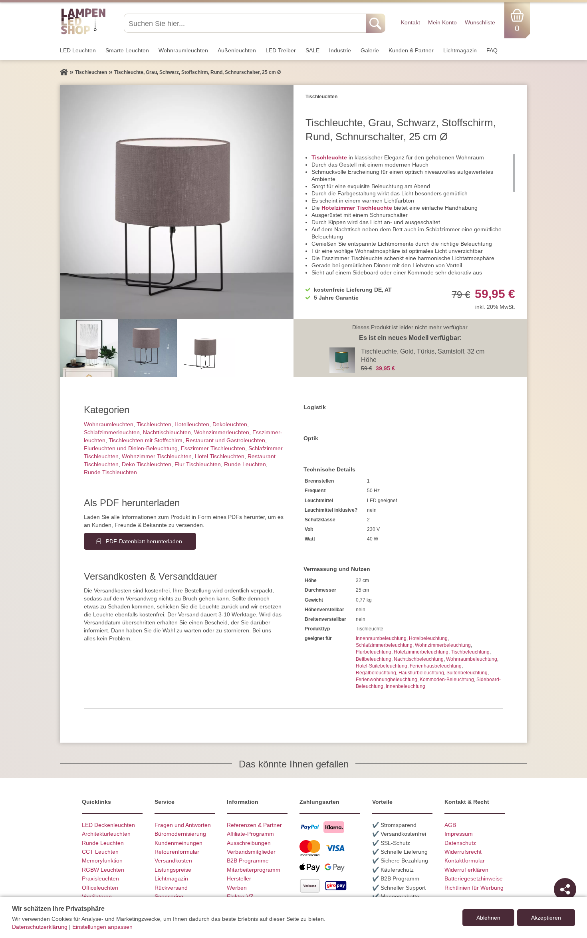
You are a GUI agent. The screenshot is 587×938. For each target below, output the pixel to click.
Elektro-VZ (240, 896)
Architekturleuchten (106, 834)
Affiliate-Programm (250, 834)
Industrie (340, 50)
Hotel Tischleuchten (219, 456)
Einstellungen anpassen (102, 927)
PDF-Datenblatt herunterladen (144, 541)
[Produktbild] (177, 202)
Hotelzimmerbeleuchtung (421, 652)
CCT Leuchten (100, 852)
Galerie (370, 50)
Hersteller (239, 878)
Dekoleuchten (229, 424)
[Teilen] (565, 889)
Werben (237, 887)
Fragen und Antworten (183, 825)
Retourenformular (177, 852)
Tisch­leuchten (154, 424)
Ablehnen (488, 917)
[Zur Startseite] (64, 72)
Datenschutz (460, 843)
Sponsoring (169, 896)
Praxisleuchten (100, 878)
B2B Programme (248, 860)
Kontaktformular (464, 860)
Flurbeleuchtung (373, 652)
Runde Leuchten (245, 464)
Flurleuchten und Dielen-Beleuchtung (131, 448)
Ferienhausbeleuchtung (436, 666)
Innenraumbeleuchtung (381, 638)
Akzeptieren (546, 917)
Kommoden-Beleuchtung (447, 679)
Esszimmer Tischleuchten (213, 448)
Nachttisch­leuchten (167, 432)
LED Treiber (281, 50)
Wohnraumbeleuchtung (471, 659)
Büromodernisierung (180, 834)
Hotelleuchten (192, 424)
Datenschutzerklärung (39, 927)
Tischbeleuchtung (470, 652)
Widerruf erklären (466, 869)
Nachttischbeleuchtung (419, 659)
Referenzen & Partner (254, 825)
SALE (312, 50)
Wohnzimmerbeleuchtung (443, 645)
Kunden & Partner (411, 50)
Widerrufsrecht (463, 852)
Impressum (458, 834)
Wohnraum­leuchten (183, 50)
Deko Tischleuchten (146, 464)
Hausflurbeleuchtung (421, 673)
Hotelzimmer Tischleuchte (356, 208)
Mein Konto (442, 22)
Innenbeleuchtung (405, 686)
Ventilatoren (97, 896)
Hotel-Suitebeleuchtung (381, 666)
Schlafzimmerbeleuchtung (384, 645)
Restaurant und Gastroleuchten (225, 440)
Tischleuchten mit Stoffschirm (145, 440)
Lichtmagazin (460, 50)
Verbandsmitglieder (251, 852)
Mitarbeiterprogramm (253, 869)
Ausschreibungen (249, 843)
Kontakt (410, 22)
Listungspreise (173, 869)
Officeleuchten (100, 887)
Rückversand (171, 887)
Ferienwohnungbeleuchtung (386, 679)
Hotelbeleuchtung (428, 638)
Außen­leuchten (237, 50)
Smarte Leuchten (127, 50)
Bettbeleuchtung (373, 659)
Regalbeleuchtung (376, 673)
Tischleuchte (329, 157)
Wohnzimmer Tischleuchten (157, 456)
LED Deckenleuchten (108, 825)
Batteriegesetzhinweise (473, 878)
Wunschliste (480, 22)
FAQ (492, 50)
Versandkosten (173, 860)
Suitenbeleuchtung (467, 673)
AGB (450, 825)
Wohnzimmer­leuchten (221, 432)
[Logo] (83, 33)
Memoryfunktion (102, 860)
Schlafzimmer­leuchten (112, 432)
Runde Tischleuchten (110, 472)
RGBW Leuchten (103, 869)
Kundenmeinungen (178, 843)
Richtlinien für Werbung (474, 887)
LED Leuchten (78, 50)
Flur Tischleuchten (198, 464)
